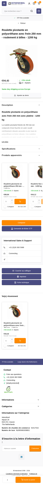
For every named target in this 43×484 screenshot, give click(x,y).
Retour (23, 23)
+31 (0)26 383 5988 (16, 247)
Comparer (10, 207)
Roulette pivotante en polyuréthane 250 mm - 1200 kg (13, 186)
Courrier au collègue (23, 271)
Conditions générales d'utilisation (17, 474)
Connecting (13, 253)
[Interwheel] (16, 3)
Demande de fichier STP (23, 229)
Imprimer (23, 277)
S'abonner (35, 448)
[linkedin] (21, 457)
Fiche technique (23, 282)
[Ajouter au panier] (20, 201)
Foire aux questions (14, 374)
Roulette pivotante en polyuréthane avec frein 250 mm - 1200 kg (14, 325)
